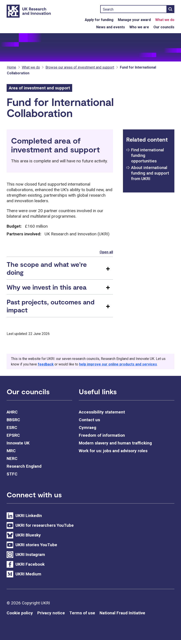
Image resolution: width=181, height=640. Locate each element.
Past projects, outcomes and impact (50, 306)
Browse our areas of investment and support (79, 67)
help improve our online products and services (118, 364)
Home (11, 67)
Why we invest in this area (46, 287)
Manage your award (134, 20)
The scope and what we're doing (47, 268)
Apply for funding (99, 20)
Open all (106, 252)
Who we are (139, 27)
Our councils (163, 27)
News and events (110, 27)
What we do (164, 20)
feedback (46, 364)
